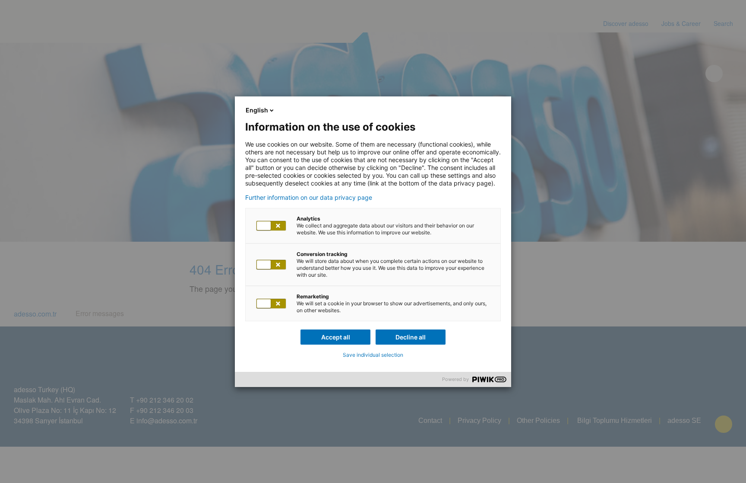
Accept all (335, 337)
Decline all (410, 337)
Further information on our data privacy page (308, 197)
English (257, 110)
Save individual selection (373, 355)
